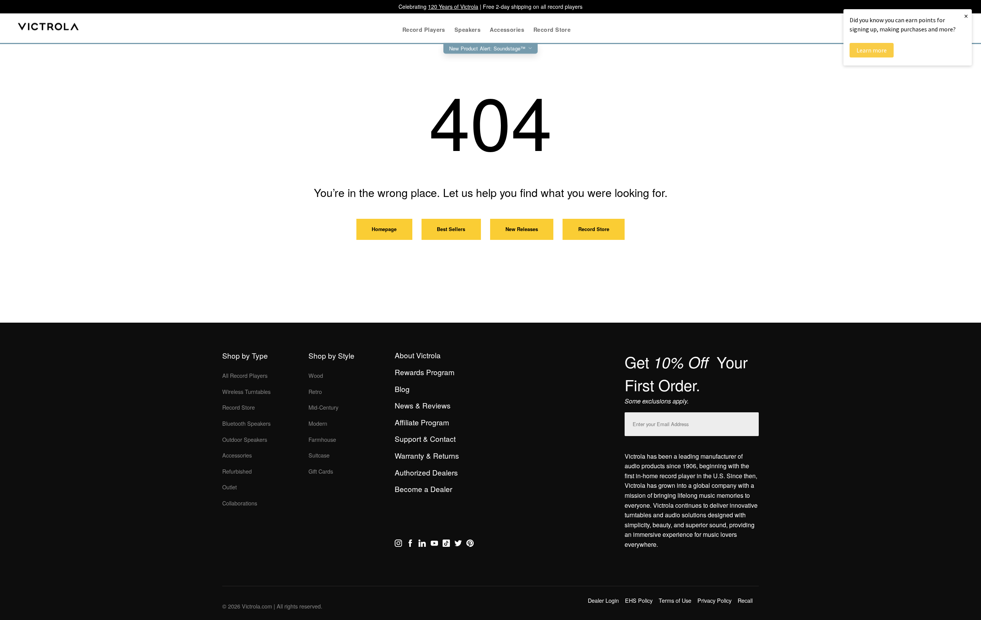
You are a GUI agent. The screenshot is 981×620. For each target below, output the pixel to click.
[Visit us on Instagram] (398, 544)
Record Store (593, 229)
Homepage (384, 229)
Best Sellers (451, 229)
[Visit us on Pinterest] (470, 544)
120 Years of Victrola (453, 6)
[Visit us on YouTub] (434, 544)
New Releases (521, 229)
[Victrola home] (48, 28)
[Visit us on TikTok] (446, 544)
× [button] (966, 16)
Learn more (871, 50)
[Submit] (751, 422)
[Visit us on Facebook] (410, 544)
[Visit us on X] (458, 544)
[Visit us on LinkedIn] (422, 544)
